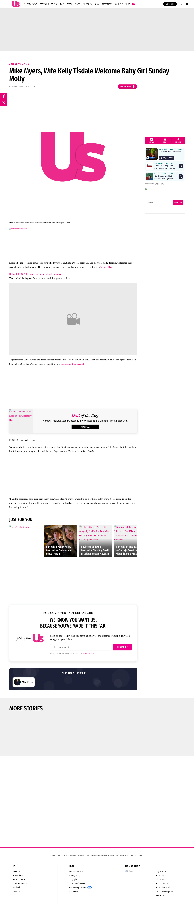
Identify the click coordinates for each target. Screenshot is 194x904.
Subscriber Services (164, 887)
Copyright (73, 879)
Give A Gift (160, 879)
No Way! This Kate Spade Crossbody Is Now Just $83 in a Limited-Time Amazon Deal (85, 420)
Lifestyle (69, 4)
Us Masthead (18, 875)
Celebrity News (29, 4)
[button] (181, 4)
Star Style (59, 4)
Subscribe (170, 4)
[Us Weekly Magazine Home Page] (16, 4)
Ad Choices (73, 891)
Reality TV (119, 4)
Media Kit (16, 887)
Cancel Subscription (164, 891)
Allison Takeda (17, 86)
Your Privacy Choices (77, 887)
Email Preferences (20, 883)
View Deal (85, 426)
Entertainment (46, 4)
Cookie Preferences (77, 883)
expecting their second (73, 364)
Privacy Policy (88, 653)
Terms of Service (76, 871)
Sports (78, 4)
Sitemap (16, 891)
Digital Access (162, 871)
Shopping (87, 4)
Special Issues (162, 883)
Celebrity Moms (19, 64)
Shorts (128, 4)
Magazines (107, 4)
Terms (77, 653)
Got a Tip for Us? (19, 879)
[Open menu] (7, 3)
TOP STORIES (125, 86)
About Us (16, 871)
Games (97, 4)
